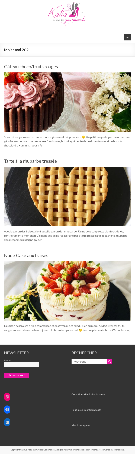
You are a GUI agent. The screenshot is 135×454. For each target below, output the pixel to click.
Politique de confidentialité (86, 409)
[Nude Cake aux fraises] (67, 263)
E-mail (8, 360)
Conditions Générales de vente (88, 394)
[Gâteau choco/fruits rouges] (67, 74)
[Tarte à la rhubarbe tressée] (67, 168)
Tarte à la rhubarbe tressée (30, 161)
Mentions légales (81, 425)
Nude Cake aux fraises (26, 255)
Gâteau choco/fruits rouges (31, 66)
